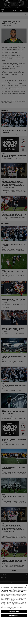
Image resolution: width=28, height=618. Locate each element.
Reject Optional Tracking (14, 611)
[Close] (26, 585)
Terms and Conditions (6, 590)
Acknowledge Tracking (14, 615)
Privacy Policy (20, 591)
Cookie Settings (13, 608)
